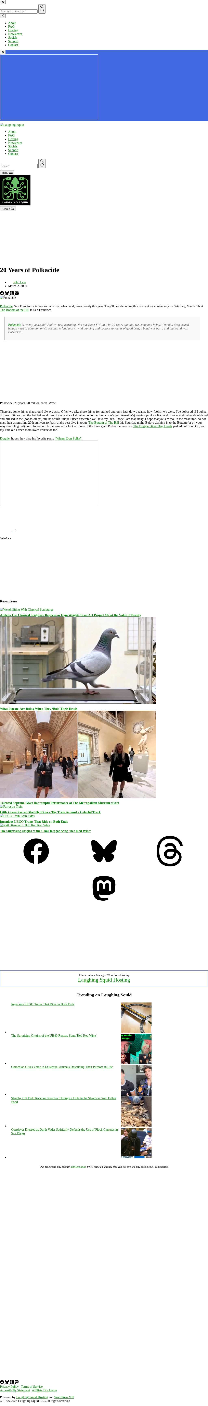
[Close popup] (3, 52)
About (12, 131)
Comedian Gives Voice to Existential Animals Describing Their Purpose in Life (62, 1067)
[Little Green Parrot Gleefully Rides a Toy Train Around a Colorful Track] (11, 806)
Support (13, 150)
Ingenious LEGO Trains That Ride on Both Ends (34, 821)
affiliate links (78, 1166)
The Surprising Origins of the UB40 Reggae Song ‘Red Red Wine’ (45, 831)
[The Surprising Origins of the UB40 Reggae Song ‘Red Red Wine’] (25, 825)
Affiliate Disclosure (44, 1390)
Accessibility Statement (15, 1390)
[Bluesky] (7, 294)
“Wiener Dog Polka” (68, 438)
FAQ (11, 135)
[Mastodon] (104, 902)
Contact (13, 153)
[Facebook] (2, 294)
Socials (12, 146)
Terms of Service (32, 1386)
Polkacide (6, 306)
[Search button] (42, 163)
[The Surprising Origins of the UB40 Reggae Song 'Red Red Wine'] (136, 1063)
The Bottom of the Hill (14, 310)
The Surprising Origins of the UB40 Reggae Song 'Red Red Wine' (53, 1035)
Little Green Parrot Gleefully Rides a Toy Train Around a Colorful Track (50, 812)
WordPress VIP (64, 1397)
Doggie (5, 438)
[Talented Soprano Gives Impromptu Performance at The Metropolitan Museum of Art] (78, 797)
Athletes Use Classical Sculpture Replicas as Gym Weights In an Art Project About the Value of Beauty (70, 615)
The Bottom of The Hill (103, 422)
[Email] (17, 294)
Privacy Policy (9, 1386)
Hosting (13, 139)
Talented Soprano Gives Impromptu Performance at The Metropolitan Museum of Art (59, 803)
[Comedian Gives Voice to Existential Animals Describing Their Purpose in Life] (136, 1094)
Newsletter (15, 142)
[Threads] (12, 294)
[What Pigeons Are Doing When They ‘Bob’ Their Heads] (78, 703)
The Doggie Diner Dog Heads (152, 426)
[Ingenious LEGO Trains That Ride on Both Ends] (17, 816)
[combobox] (19, 166)
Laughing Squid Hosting (104, 980)
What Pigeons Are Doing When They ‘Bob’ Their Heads (38, 708)
